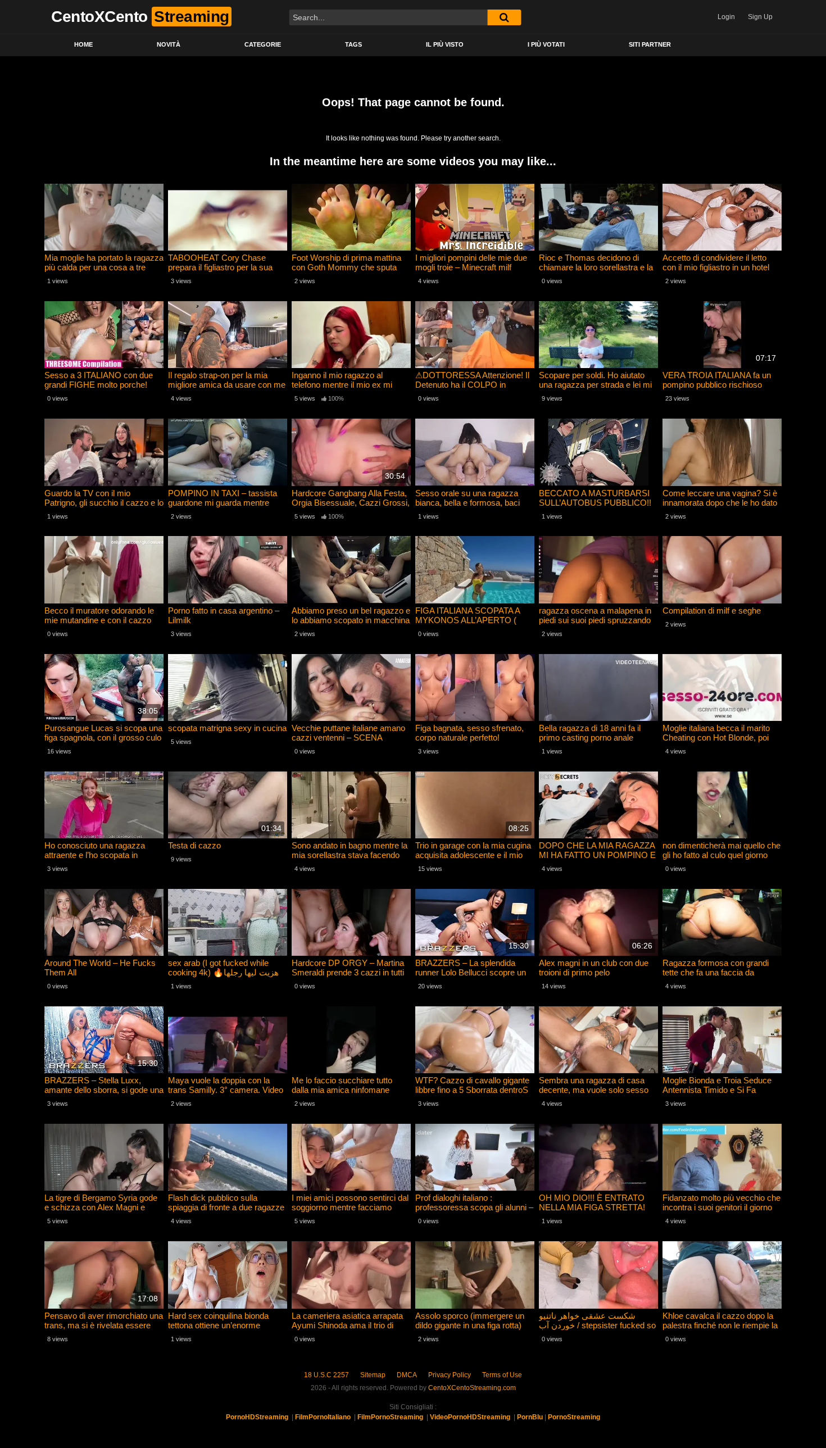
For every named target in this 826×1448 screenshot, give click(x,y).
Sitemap (372, 1375)
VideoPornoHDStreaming (470, 1417)
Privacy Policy (449, 1375)
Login (726, 17)
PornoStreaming (574, 1417)
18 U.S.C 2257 (326, 1375)
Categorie (262, 44)
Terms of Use (502, 1375)
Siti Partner (650, 44)
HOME (83, 44)
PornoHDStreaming (257, 1417)
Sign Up (760, 17)
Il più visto (445, 44)
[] (504, 17)
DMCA (407, 1375)
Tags (353, 44)
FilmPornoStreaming (390, 1417)
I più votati (546, 44)
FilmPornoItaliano (323, 1417)
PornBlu (530, 1417)
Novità (168, 44)
